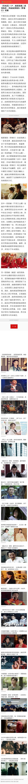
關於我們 (3, 781)
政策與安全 (8, 781)
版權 (17, 781)
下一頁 (14, 326)
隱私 (15, 781)
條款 (12, 781)
